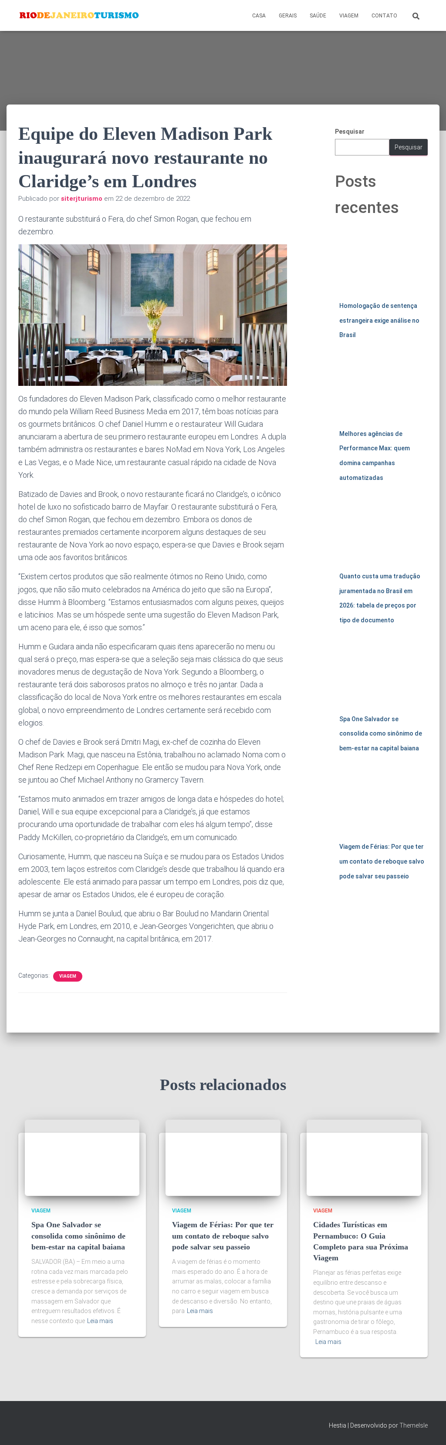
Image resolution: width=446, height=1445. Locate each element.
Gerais (288, 16)
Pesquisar (350, 131)
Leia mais (100, 1320)
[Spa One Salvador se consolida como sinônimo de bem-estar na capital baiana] (82, 1157)
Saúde (318, 16)
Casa (259, 16)
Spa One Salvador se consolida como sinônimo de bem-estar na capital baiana (380, 734)
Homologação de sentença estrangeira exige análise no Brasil (379, 320)
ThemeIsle (413, 1425)
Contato (384, 16)
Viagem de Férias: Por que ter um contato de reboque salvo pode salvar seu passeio (381, 861)
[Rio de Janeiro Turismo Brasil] (79, 16)
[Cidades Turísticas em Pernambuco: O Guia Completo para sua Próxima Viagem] (364, 1157)
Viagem (348, 16)
